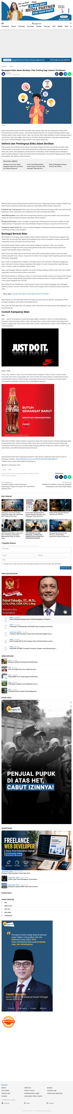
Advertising (13, 632)
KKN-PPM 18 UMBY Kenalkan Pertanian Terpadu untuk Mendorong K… (33, 648)
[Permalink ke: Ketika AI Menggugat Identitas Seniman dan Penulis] (60, 505)
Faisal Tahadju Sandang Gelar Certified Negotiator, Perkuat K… (31, 619)
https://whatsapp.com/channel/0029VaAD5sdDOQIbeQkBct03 (36, 459)
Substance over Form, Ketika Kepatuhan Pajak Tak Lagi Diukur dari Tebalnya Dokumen (13, 166)
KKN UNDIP (7, 912)
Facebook (6, 1103)
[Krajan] (36, 23)
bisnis (4, 469)
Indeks (4, 1088)
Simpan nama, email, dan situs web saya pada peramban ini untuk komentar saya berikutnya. (33, 564)
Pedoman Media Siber (31, 1093)
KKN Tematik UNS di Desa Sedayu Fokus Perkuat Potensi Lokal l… (32, 641)
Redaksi (50, 1088)
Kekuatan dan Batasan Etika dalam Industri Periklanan (30, 294)
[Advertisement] (36, 43)
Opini (9, 660)
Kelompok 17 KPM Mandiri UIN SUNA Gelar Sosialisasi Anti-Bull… (32, 626)
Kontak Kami (6, 1093)
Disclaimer (5, 1090)
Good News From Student (33, 1096)
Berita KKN (8, 906)
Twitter (28, 1103)
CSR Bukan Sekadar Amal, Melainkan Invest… (23, 684)
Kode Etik (27, 1088)
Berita (11, 617)
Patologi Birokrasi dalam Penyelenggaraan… (23, 691)
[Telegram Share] (65, 74)
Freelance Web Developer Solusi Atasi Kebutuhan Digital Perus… (31, 634)
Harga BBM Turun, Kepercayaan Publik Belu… (23, 676)
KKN (5, 902)
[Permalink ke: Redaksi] (3, 74)
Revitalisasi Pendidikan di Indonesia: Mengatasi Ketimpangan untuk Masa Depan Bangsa (56, 484)
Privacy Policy (29, 1090)
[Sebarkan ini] (57, 74)
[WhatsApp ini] (69, 74)
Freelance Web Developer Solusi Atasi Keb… (16, 873)
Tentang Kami (51, 1090)
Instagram (51, 1103)
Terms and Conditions (54, 1093)
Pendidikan (8, 915)
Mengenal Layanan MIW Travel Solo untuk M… (23, 886)
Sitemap (4, 1096)
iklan (10, 469)
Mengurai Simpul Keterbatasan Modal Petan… (23, 662)
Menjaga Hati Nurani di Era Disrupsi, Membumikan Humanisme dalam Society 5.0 (59, 534)
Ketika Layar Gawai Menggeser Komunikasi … (23, 879)
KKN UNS (7, 909)
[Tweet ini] (61, 74)
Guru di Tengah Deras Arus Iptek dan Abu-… (23, 669)
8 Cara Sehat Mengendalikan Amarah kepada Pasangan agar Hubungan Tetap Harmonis (36, 166)
